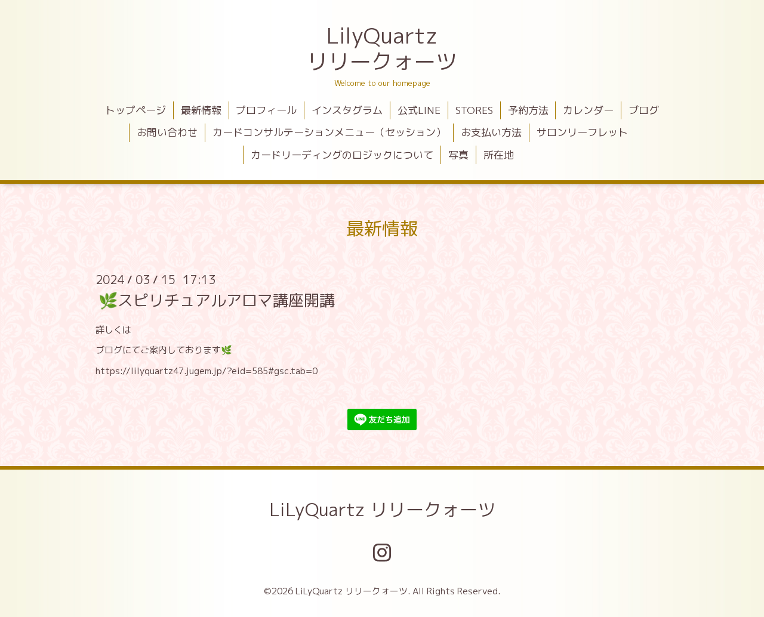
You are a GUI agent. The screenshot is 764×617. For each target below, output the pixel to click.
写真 (458, 155)
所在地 (498, 155)
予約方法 (528, 110)
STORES (474, 110)
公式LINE (419, 110)
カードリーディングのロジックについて (342, 155)
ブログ (644, 110)
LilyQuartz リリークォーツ (382, 48)
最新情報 (201, 110)
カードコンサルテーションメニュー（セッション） (329, 132)
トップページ (135, 110)
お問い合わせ (167, 132)
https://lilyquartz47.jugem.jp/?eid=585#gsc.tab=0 (207, 371)
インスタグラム (347, 110)
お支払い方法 (491, 132)
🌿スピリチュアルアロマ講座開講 (216, 300)
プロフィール (266, 110)
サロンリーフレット (582, 132)
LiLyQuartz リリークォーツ (382, 509)
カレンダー (588, 110)
